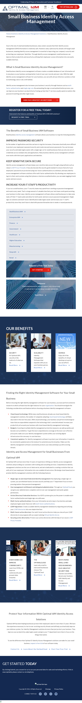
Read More (39, 295)
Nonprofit (12, 252)
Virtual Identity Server (51, 515)
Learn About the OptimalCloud (35, 649)
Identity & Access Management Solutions (32, 34)
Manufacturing (14, 246)
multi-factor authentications (45, 504)
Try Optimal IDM (66, 7)
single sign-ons (29, 88)
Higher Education (15, 240)
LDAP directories (20, 509)
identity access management (25, 135)
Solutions (14, 34)
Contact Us (15, 649)
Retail (11, 258)
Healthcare (13, 235)
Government (13, 229)
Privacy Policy (58, 689)
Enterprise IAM (14, 217)
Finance (12, 223)
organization (49, 405)
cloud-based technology (57, 417)
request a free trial (36, 643)
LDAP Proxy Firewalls (18, 168)
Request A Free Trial (20, 117)
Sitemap (48, 689)
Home (8, 34)
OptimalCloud (67, 487)
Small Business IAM (16, 211)
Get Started (37, 270)
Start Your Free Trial (59, 649)
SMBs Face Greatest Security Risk (37, 100)
